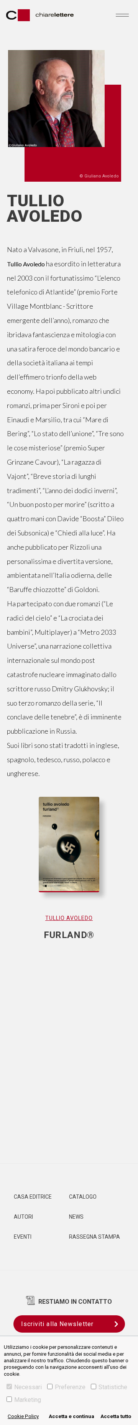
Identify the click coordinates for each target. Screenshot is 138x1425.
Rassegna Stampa (94, 1237)
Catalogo (83, 1197)
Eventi (22, 1237)
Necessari (28, 1387)
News (76, 1217)
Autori (23, 1217)
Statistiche (113, 1387)
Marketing (27, 1399)
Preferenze (70, 1387)
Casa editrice (33, 1197)
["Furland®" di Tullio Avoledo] (69, 852)
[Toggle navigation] (122, 15)
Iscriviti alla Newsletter (57, 1324)
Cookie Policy (23, 1416)
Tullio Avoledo (69, 918)
